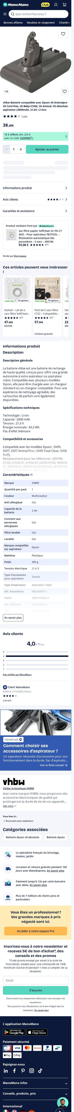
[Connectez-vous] (56, 5)
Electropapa (20, 255)
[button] (35, 235)
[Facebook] (14, 1071)
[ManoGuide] (62, 1103)
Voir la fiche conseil (52, 765)
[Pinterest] (23, 1071)
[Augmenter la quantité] (20, 149)
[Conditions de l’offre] (66, 136)
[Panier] (64, 5)
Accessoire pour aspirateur (19, 820)
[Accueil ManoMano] (20, 5)
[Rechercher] (12, 14)
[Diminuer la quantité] (6, 149)
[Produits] (5, 14)
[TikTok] (40, 1071)
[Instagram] (31, 1071)
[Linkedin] (6, 1071)
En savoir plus (41, 1010)
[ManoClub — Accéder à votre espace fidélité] (45, 5)
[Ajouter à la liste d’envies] (64, 91)
